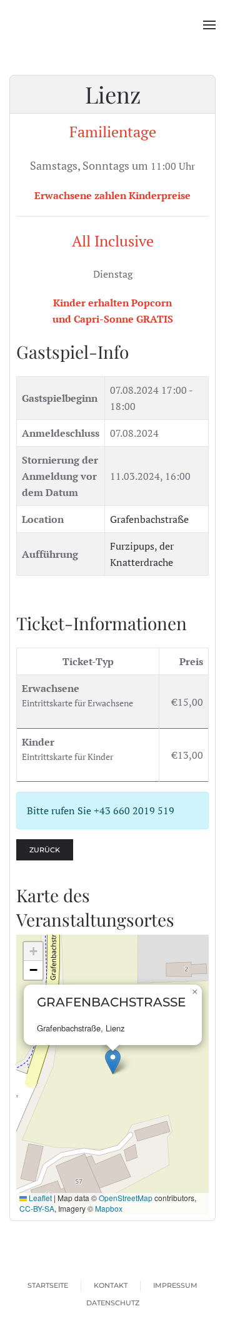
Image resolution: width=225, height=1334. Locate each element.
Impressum (175, 1285)
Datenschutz (112, 1302)
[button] (209, 25)
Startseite (48, 1285)
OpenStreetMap (125, 1197)
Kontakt (111, 1285)
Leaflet (39, 1197)
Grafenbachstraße (149, 519)
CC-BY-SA (36, 1208)
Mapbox (108, 1208)
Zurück (44, 849)
